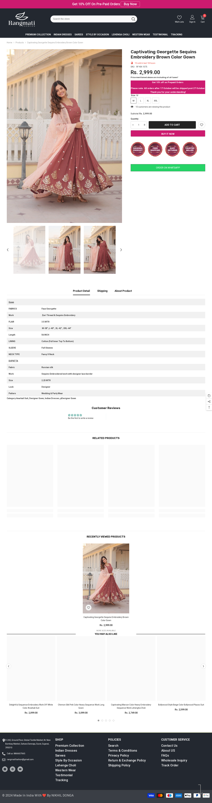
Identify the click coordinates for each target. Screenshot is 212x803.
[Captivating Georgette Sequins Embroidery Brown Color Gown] (106, 575)
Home (9, 39)
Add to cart (172, 121)
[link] (30, 507)
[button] (7, 246)
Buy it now (168, 130)
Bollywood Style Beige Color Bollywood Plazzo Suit (181, 701)
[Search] (93, 15)
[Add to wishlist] (201, 121)
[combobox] (90, 15)
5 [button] (113, 717)
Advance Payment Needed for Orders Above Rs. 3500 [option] (106, 2)
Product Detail (81, 287)
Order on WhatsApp (168, 164)
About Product (123, 287)
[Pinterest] (12, 766)
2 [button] (102, 717)
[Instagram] (5, 766)
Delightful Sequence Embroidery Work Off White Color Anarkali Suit (31, 703)
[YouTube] (20, 766)
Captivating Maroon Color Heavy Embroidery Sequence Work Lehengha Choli (131, 703)
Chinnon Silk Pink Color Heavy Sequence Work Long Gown (81, 703)
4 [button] (110, 717)
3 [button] (106, 717)
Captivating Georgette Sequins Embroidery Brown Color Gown (106, 615)
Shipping (102, 287)
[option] (64, 133)
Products (20, 39)
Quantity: (135, 115)
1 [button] (98, 717)
